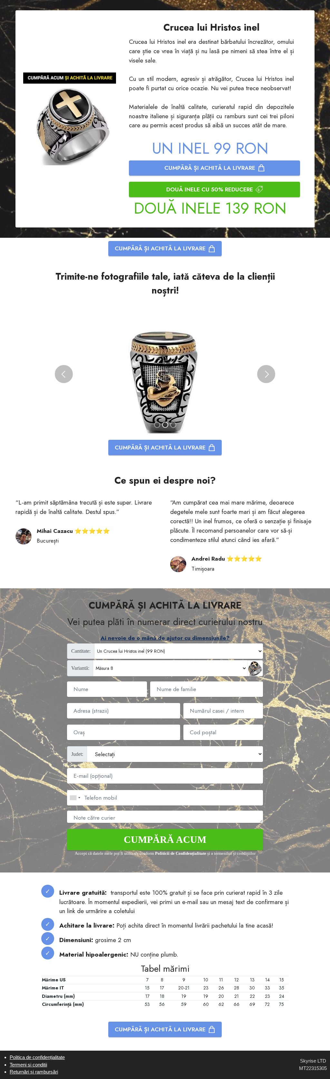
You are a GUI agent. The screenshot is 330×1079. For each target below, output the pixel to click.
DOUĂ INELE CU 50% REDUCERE (209, 189)
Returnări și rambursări (34, 1071)
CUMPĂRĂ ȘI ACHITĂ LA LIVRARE (209, 168)
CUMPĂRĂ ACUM (165, 839)
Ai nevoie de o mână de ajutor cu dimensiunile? (165, 638)
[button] (63, 374)
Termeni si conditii (28, 1064)
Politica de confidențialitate (37, 1057)
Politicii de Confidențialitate (180, 853)
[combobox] (74, 797)
